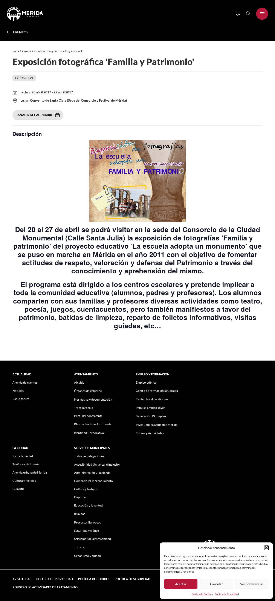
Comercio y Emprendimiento (93, 481)
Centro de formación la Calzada (157, 390)
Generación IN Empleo (151, 416)
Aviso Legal (21, 579)
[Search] (248, 13)
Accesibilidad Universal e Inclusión (97, 464)
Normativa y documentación (93, 399)
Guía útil (18, 489)
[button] (266, 548)
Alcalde (79, 382)
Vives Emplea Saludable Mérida (156, 424)
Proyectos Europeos (87, 522)
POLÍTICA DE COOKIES (94, 579)
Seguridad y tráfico (86, 530)
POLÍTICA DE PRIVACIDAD (54, 579)
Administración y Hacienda (92, 472)
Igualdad (80, 514)
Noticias (18, 390)
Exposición (24, 78)
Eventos (20, 32)
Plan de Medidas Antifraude (92, 424)
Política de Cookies (202, 594)
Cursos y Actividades (150, 433)
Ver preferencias (252, 584)
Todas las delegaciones (89, 456)
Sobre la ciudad (22, 456)
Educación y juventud (88, 505)
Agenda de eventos (24, 382)
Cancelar (216, 584)
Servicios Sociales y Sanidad (92, 539)
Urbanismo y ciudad (87, 556)
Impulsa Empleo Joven (150, 407)
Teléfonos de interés (25, 464)
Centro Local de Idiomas (152, 399)
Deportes (80, 497)
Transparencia (83, 407)
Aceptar (180, 584)
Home (15, 51)
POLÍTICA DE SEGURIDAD (132, 579)
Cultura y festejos (24, 480)
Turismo (79, 547)
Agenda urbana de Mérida (29, 472)
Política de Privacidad (227, 594)
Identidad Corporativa (89, 433)
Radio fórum (20, 399)
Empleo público (146, 382)
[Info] (238, 14)
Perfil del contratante (88, 416)
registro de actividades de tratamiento (45, 587)
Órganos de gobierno (88, 391)
